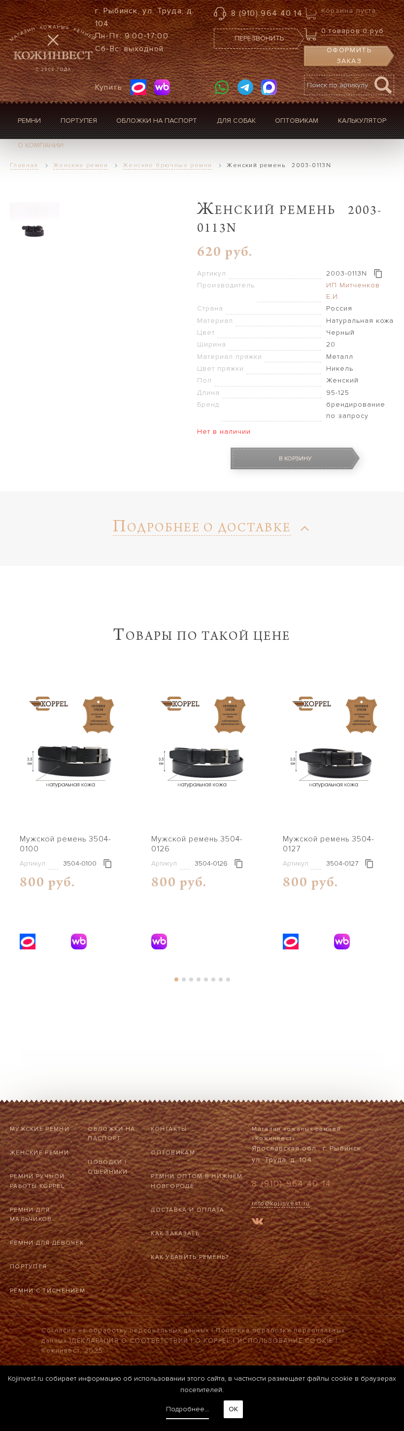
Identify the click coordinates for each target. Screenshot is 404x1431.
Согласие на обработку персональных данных (125, 1330)
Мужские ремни (39, 1129)
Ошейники (108, 1172)
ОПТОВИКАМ (173, 1152)
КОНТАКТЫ (169, 1129)
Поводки (105, 1162)
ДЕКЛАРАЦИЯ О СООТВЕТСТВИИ (130, 1341)
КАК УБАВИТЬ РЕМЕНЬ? (190, 1257)
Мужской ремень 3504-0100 (65, 844)
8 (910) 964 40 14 (267, 13)
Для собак (236, 120)
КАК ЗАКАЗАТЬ (175, 1233)
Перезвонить (259, 38)
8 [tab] (228, 979)
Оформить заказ (349, 55)
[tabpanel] (71, 818)
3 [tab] (191, 979)
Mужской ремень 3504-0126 (197, 844)
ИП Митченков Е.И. (353, 290)
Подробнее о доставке (202, 529)
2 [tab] (183, 979)
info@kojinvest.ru (281, 1203)
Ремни (29, 120)
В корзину (295, 458)
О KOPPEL (213, 1341)
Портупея (79, 120)
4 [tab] (198, 979)
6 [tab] (213, 979)
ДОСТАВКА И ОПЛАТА (187, 1210)
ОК (233, 1409)
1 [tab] (176, 979)
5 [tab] (205, 979)
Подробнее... (187, 1409)
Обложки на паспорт (156, 120)
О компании (41, 145)
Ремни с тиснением (47, 1290)
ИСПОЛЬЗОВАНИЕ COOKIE (285, 1341)
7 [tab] (220, 979)
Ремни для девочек (47, 1243)
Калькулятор (362, 120)
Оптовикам (296, 120)
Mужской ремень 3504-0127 (328, 844)
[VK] (257, 1222)
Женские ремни (39, 1152)
